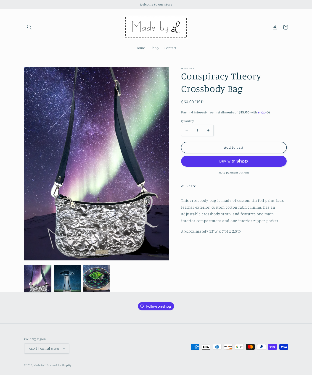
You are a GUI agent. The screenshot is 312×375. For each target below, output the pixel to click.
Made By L (40, 365)
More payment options (234, 172)
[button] (29, 27)
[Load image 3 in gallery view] (96, 278)
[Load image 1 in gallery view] (37, 278)
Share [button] (191, 186)
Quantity (187, 121)
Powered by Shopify (59, 365)
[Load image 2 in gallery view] (67, 278)
